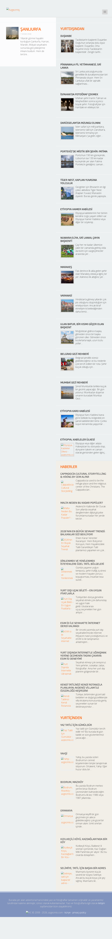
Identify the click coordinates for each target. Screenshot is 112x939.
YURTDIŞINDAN (72, 28)
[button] (105, 11)
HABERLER (68, 466)
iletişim (101, 903)
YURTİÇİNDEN (71, 717)
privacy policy (79, 912)
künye (68, 912)
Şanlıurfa (30, 28)
